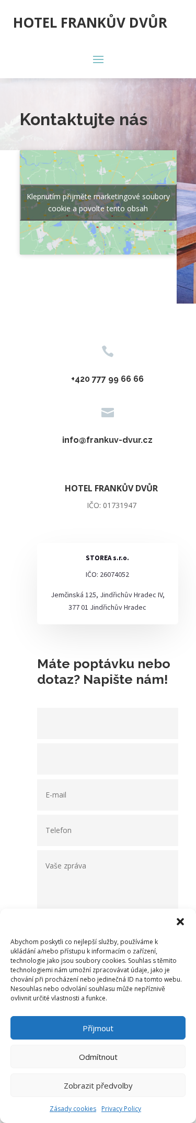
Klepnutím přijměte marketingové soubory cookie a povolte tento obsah (98, 202)
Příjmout (98, 1028)
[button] (180, 921)
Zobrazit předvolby (98, 1085)
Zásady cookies (73, 1108)
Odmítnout (98, 1057)
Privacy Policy (121, 1108)
